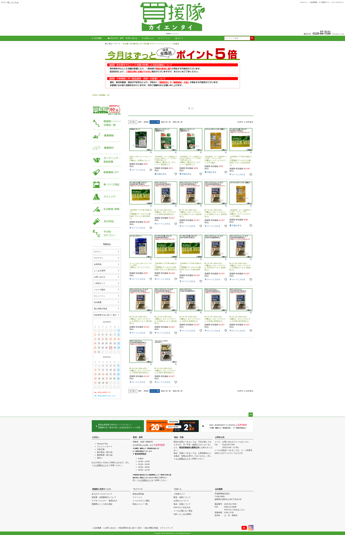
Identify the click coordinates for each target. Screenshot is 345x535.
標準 (140, 122)
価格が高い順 (177, 122)
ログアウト (98, 258)
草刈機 (125, 44)
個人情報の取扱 (100, 309)
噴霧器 (176, 44)
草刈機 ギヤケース (151, 44)
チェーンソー (166, 44)
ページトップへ (251, 415)
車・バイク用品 (107, 185)
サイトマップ (167, 528)
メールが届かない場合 (183, 511)
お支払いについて (181, 501)
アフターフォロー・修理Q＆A (104, 501)
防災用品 (107, 221)
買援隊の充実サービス (101, 489)
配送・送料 (138, 437)
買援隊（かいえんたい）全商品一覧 (107, 123)
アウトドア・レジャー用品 (107, 197)
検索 (252, 38)
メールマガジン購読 (141, 501)
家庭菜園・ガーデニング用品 (107, 160)
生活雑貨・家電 (107, 209)
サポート (178, 489)
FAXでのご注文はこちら (234, 510)
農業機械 (107, 136)
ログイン (304, 2)
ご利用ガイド (325, 2)
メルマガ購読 (99, 290)
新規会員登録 (138, 494)
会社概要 (98, 38)
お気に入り (149, 38)
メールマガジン (338, 2)
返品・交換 (179, 437)
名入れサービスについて (102, 494)
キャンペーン (99, 296)
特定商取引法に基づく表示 (105, 315)
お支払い (96, 437)
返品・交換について (182, 504)
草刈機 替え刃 (136, 44)
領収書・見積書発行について (104, 497)
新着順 (146, 122)
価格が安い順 (166, 122)
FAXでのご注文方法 (182, 507)
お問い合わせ (99, 277)
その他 (107, 234)
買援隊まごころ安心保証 (102, 504)
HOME (94, 95)
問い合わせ (132, 38)
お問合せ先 (220, 437)
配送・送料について (182, 497)
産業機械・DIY (104, 95)
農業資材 (107, 148)
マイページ (165, 38)
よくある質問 (99, 271)
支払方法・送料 (116, 38)
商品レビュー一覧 (140, 504)
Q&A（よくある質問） (183, 514)
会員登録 (314, 2)
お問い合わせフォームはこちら (235, 442)
